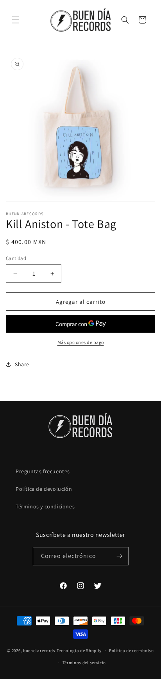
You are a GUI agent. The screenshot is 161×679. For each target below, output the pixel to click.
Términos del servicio (84, 662)
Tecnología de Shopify (79, 650)
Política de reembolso (131, 650)
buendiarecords (39, 650)
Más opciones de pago (80, 342)
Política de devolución (44, 488)
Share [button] (22, 364)
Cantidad (16, 258)
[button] (15, 20)
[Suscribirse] (119, 556)
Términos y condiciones (45, 506)
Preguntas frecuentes (43, 471)
